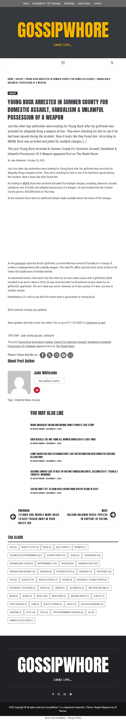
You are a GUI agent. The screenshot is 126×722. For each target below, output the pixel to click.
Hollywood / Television (23, 588)
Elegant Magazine (102, 707)
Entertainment (47, 563)
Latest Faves (84, 3)
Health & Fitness (48, 580)
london (60, 588)
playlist (99, 596)
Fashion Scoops (88, 563)
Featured (46, 571)
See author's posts (49, 381)
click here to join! (95, 322)
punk (35, 604)
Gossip (12, 93)
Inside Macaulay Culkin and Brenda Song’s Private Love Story (62, 425)
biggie (47, 547)
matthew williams (99, 588)
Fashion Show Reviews (22, 571)
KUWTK (45, 588)
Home (26, 3)
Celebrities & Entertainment (26, 555)
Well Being (69, 3)
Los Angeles (76, 588)
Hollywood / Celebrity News (92, 580)
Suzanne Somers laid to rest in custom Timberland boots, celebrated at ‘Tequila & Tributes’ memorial (74, 473)
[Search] (112, 62)
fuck (13, 580)
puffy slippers (18, 604)
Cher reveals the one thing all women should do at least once (63, 439)
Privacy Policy (74, 718)
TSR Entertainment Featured (68, 612)
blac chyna (63, 547)
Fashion (67, 563)
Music (42, 596)
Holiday (67, 580)
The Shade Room (87, 154)
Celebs (74, 555)
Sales (71, 604)
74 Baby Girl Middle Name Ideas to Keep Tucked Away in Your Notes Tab (38, 516)
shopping (16, 612)
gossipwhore (63, 29)
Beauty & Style (30, 547)
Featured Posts (65, 571)
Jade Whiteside (18, 160)
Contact (98, 3)
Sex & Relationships (92, 604)
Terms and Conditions (55, 718)
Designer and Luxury (21, 563)
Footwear (104, 571)
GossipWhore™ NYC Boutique (47, 3)
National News (80, 596)
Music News (59, 596)
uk (91, 612)
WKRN (26, 183)
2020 (13, 547)
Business (80, 547)
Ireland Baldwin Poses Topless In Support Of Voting (87, 514)
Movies (27, 596)
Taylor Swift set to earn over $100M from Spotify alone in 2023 (64, 489)
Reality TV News (53, 604)
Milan (14, 596)
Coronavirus (92, 555)
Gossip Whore (39, 429)
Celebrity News (22, 400)
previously (20, 263)
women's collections (21, 620)
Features (85, 571)
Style (30, 612)
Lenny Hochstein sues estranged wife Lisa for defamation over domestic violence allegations (72, 455)
